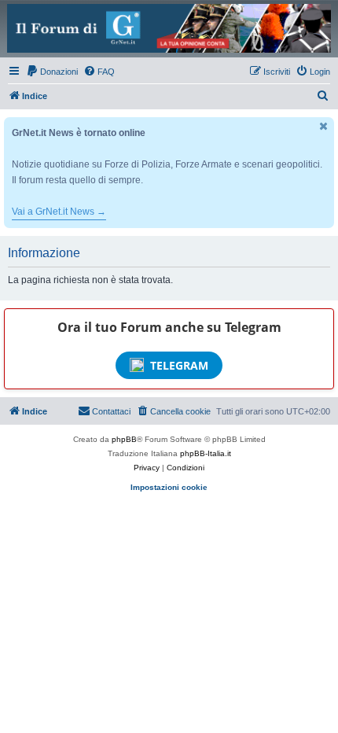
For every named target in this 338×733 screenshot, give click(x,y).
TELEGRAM (179, 365)
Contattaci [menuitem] (111, 411)
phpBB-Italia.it (205, 453)
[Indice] (169, 28)
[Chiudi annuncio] (324, 126)
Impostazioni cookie (169, 487)
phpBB (124, 439)
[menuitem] (52, 71)
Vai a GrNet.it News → (59, 211)
